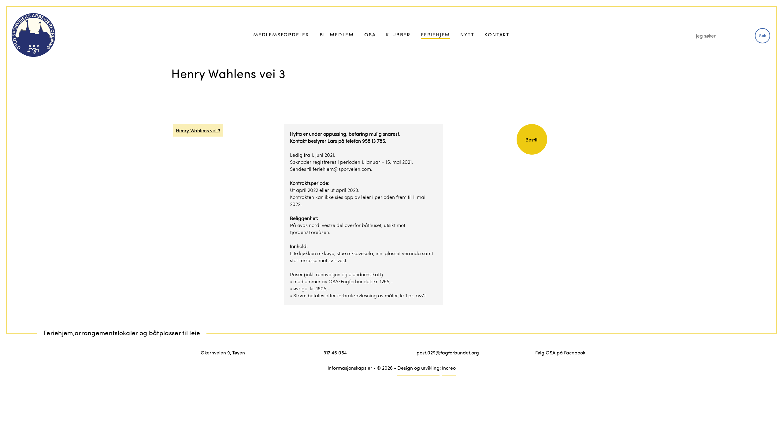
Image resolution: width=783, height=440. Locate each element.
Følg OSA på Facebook (560, 352)
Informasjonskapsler (350, 368)
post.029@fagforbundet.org (448, 352)
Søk (762, 35)
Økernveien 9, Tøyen (223, 352)
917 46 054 (335, 352)
